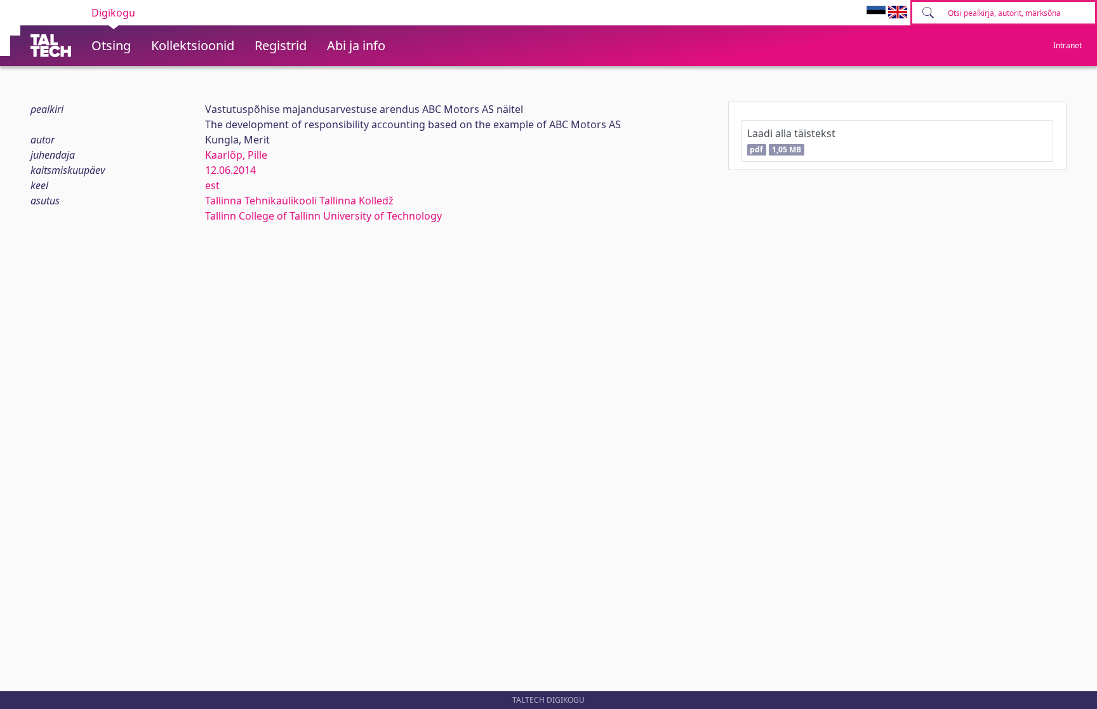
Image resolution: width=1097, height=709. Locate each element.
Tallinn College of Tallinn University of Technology (323, 216)
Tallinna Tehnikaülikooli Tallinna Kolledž (299, 201)
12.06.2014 (230, 170)
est (212, 185)
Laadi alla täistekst (791, 140)
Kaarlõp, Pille (236, 155)
